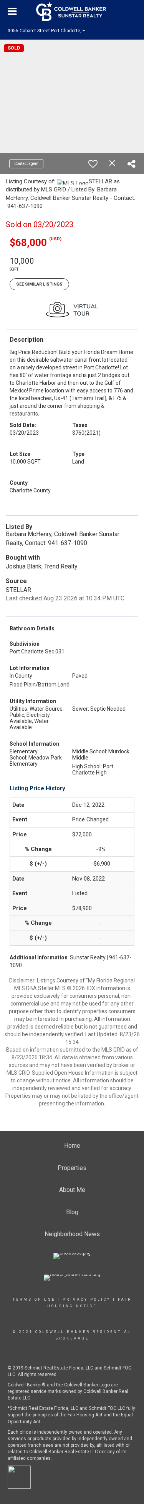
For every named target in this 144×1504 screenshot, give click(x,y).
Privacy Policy (87, 1299)
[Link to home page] (72, 11)
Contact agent (26, 163)
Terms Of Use (34, 1299)
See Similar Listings (39, 284)
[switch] (93, 163)
